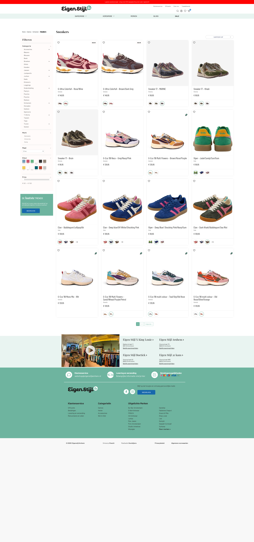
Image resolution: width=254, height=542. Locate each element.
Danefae (162, 408)
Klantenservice (157, 6)
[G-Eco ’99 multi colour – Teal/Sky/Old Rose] (150, 314)
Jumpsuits (28, 73)
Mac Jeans (132, 421)
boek (26, 58)
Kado (26, 79)
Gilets (26, 64)
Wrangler (131, 429)
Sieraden (27, 106)
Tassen (26, 118)
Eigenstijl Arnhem (78, 443)
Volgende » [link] (148, 324)
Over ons (176, 6)
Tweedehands (186, 6)
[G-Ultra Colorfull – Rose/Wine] (66, 103)
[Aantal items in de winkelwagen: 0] (189, 11)
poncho (26, 97)
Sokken (26, 109)
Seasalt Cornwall (165, 424)
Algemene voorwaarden (179, 443)
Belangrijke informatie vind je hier (130, 376)
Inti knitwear (132, 416)
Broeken (27, 61)
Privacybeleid (159, 443)
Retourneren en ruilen (76, 416)
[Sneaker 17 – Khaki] (156, 103)
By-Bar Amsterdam (135, 408)
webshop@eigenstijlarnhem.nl (88, 376)
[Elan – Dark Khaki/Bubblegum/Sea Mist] (71, 242)
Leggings (27, 85)
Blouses (27, 55)
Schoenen (36, 32)
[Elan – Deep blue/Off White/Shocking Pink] (66, 242)
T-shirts (27, 115)
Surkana (162, 426)
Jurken (26, 76)
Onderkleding (29, 88)
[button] (33, 151)
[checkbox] (36, 136)
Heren (100, 410)
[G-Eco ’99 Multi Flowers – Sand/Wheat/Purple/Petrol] (156, 172)
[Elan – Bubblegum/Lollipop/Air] (60, 242)
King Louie (163, 416)
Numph (162, 421)
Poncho (26, 94)
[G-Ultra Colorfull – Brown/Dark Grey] (60, 103)
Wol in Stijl (102, 416)
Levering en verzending (76, 413)
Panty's (26, 91)
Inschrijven (30, 211)
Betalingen (72, 410)
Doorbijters (133, 443)
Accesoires (28, 49)
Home (23, 32)
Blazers (26, 52)
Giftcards (168, 6)
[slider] (23, 180)
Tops (25, 121)
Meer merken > (165, 429)
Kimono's (27, 82)
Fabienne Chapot (165, 410)
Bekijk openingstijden (130, 348)
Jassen (26, 70)
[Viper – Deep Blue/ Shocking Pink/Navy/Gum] (201, 172)
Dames (29, 32)
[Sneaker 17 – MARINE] (162, 103)
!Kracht (111, 443)
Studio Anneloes (134, 426)
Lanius (130, 418)
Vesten (26, 127)
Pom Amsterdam (134, 424)
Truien (26, 124)
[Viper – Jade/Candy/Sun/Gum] (195, 172)
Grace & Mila (163, 413)
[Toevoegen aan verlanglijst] (58, 42)
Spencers (27, 112)
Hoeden (26, 67)
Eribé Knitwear (133, 410)
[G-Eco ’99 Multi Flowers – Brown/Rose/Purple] (150, 172)
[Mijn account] (181, 11)
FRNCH (131, 413)
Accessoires (102, 413)
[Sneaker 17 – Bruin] (150, 103)
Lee (160, 418)
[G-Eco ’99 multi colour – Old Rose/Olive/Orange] (156, 314)
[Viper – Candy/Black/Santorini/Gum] (207, 172)
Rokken (26, 100)
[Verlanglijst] (185, 11)
